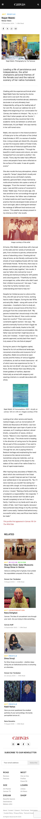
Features (6, 778)
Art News (23, 791)
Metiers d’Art (7, 804)
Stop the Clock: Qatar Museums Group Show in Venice (18, 566)
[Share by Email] (15, 28)
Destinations (7, 801)
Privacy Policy (18, 813)
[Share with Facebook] (3, 28)
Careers (17, 810)
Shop (23, 795)
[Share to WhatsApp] (11, 28)
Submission (34, 810)
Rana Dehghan (10, 613)
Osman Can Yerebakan (12, 579)
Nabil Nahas (9, 707)
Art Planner (7, 789)
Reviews (6, 776)
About (5, 810)
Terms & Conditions (30, 813)
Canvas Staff (8, 625)
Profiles (23, 778)
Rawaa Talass (6, 21)
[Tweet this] (7, 28)
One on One (24, 776)
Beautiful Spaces (9, 799)
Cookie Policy (8, 813)
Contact (10, 810)
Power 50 (23, 781)
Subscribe (33, 763)
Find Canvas (25, 810)
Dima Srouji (9, 658)
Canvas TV (7, 791)
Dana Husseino (9, 721)
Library (22, 789)
